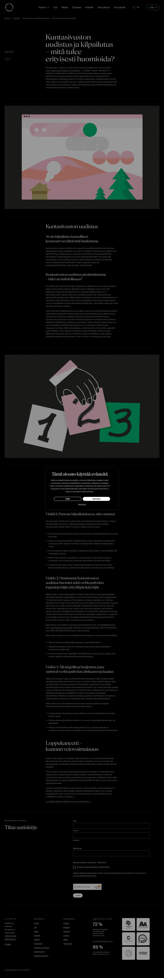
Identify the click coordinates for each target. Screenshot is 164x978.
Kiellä (67, 499)
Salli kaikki (96, 499)
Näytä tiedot (82, 504)
